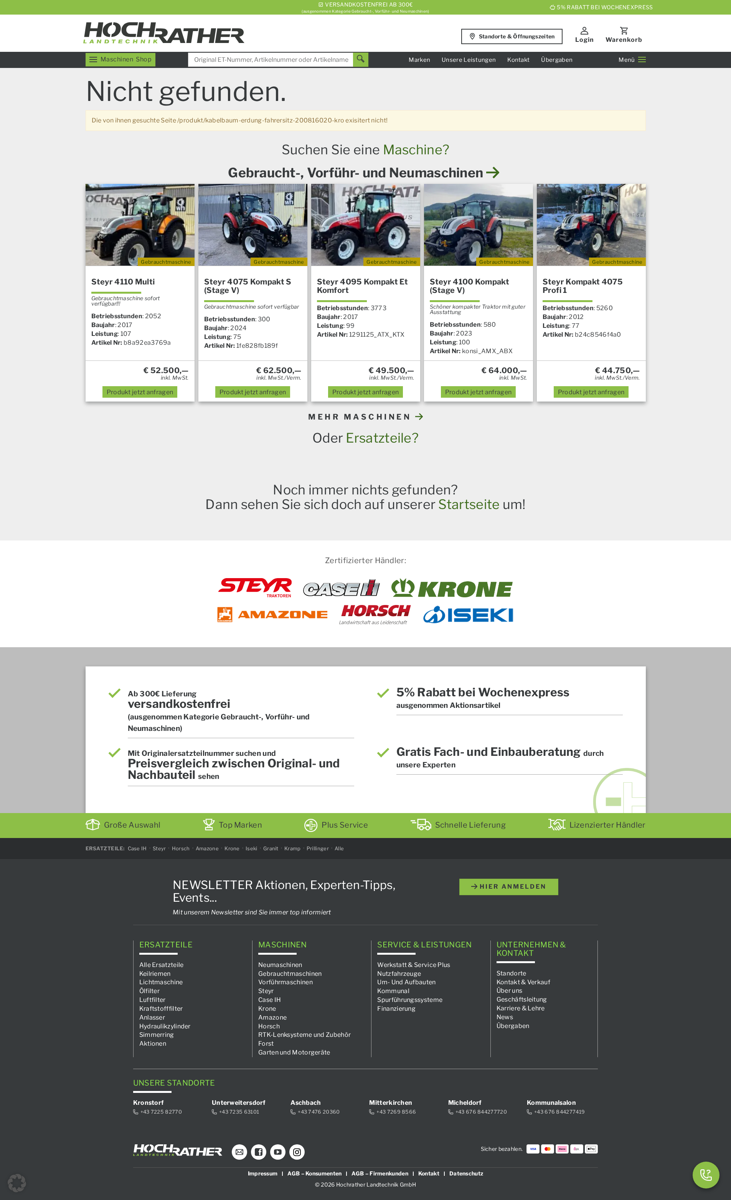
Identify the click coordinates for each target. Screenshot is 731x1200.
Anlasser (152, 1017)
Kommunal (393, 991)
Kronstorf (148, 1102)
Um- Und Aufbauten (406, 982)
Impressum (263, 1173)
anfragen (140, 392)
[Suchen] (360, 60)
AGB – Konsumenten (314, 1173)
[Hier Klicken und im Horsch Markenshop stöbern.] (375, 614)
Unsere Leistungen (469, 59)
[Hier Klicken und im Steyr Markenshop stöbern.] (255, 587)
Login (584, 39)
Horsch (181, 848)
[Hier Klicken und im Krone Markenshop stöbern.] (452, 587)
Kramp (292, 848)
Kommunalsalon (551, 1102)
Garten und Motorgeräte (294, 1052)
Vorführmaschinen (285, 982)
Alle (339, 848)
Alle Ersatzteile (161, 964)
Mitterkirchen (390, 1102)
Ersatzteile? (382, 438)
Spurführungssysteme (409, 999)
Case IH (137, 848)
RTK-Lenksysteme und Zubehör (304, 1034)
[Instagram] (297, 1152)
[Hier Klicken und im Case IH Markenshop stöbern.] (341, 587)
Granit (271, 848)
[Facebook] (258, 1152)
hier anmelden (511, 886)
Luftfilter (152, 999)
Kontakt (518, 59)
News (505, 1017)
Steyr (159, 848)
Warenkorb (624, 39)
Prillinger (318, 848)
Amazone (207, 848)
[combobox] (278, 60)
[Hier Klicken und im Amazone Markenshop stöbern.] (272, 614)
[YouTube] (277, 1152)
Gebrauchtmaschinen (290, 973)
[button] (17, 1183)
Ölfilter (149, 991)
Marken (419, 59)
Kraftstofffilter (161, 1008)
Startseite (469, 504)
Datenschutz (466, 1173)
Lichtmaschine (161, 982)
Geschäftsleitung (522, 999)
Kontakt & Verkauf (523, 981)
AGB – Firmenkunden (379, 1173)
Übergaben (557, 59)
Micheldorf (465, 1102)
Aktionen (152, 1043)
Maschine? (416, 149)
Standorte (511, 973)
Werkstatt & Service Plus (413, 964)
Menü (627, 59)
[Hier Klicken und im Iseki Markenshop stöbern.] (468, 614)
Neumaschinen (280, 964)
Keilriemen (155, 973)
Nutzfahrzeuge (399, 973)
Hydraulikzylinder (165, 1026)
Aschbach (305, 1102)
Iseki (251, 848)
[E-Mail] (239, 1152)
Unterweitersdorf (239, 1102)
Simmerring (156, 1034)
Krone (232, 848)
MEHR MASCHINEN (361, 416)
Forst (266, 1043)
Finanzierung (396, 1008)
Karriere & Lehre (521, 1008)
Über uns (509, 990)
